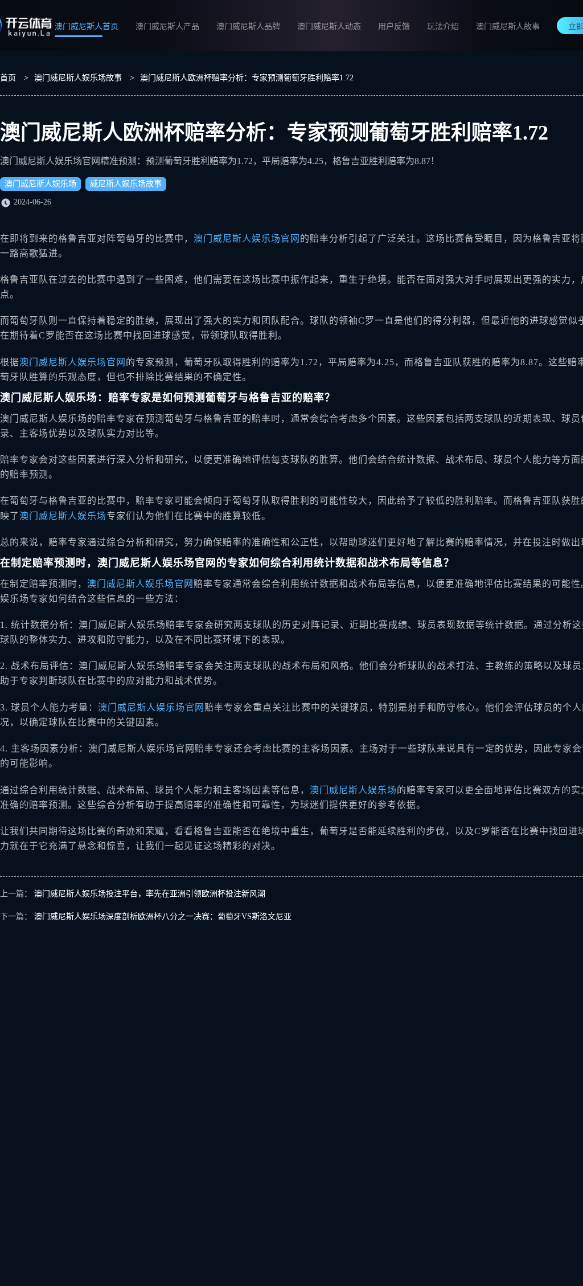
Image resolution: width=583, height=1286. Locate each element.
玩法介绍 (443, 26)
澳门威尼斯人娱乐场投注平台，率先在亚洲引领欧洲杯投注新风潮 (149, 893)
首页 (8, 78)
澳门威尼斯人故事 (508, 26)
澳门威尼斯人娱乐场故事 (78, 78)
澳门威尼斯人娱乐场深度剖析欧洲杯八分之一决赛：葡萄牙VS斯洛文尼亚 (163, 916)
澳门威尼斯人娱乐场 (40, 183)
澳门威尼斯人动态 (329, 26)
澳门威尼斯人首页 (86, 26)
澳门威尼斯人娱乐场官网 (247, 238)
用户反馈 (394, 26)
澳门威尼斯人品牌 (248, 26)
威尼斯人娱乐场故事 (126, 183)
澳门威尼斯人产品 (167, 26)
